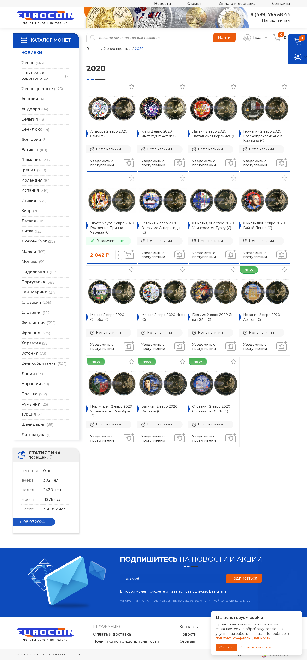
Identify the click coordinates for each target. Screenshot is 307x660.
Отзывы (195, 3)
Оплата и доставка (237, 3)
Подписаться (243, 578)
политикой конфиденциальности (228, 600)
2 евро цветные (117, 49)
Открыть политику (255, 647)
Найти (224, 37)
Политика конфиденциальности (126, 641)
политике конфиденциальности (243, 638)
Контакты (281, 3)
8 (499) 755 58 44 (270, 14)
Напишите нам (276, 20)
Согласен (226, 647)
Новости (162, 3)
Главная (93, 49)
